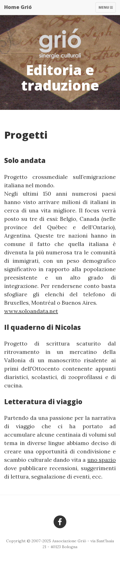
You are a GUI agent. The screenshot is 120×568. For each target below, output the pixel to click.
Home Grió (18, 7)
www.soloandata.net (31, 310)
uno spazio (101, 459)
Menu (107, 9)
